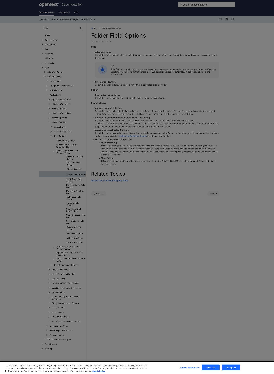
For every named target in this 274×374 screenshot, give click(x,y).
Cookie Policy (98, 371)
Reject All (210, 367)
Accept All (231, 367)
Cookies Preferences (189, 367)
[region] (137, 367)
